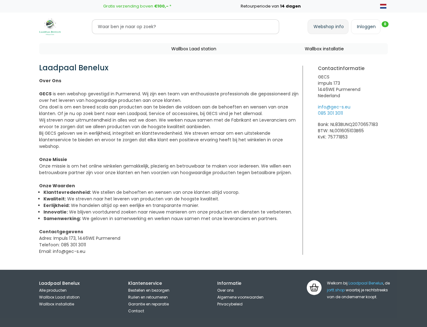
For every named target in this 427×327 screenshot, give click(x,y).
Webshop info (329, 26)
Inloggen (366, 26)
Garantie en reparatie (148, 304)
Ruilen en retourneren (148, 297)
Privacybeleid (230, 304)
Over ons (225, 290)
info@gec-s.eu (334, 107)
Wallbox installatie (324, 49)
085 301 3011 (330, 113)
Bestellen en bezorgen (148, 290)
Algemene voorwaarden (240, 297)
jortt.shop (336, 290)
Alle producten (53, 290)
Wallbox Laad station (193, 49)
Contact (136, 311)
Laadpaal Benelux (366, 283)
